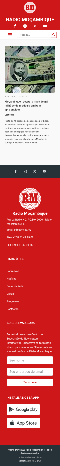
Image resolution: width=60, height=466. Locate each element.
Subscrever (30, 382)
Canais (10, 293)
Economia (9, 115)
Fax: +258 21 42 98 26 (20, 244)
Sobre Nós (13, 271)
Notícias (11, 278)
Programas (13, 301)
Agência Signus (33, 461)
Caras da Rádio (15, 286)
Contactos (12, 309)
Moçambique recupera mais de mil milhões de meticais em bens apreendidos (26, 105)
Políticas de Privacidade (30, 457)
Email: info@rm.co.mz (19, 229)
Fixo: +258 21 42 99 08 (20, 237)
